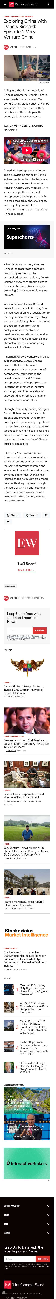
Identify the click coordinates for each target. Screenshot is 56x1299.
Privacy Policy (35, 1266)
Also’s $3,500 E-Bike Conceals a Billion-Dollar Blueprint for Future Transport (34, 1008)
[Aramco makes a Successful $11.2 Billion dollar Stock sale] (27, 882)
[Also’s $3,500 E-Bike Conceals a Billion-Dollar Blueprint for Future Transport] (9, 1007)
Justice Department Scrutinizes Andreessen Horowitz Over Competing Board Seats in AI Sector (34, 1048)
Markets (14, 948)
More (6, 1224)
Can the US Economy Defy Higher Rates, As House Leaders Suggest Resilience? (34, 990)
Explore (7, 1233)
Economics (11, 1096)
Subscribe (39, 630)
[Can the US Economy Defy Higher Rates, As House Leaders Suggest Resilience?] (9, 989)
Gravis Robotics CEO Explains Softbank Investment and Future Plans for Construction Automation (33, 1027)
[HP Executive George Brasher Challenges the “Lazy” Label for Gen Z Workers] (9, 1067)
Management (29, 16)
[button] (5, 4)
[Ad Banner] (27, 237)
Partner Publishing (12, 1206)
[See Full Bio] (34, 570)
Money (6, 1215)
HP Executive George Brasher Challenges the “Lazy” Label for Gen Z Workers (33, 1068)
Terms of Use (21, 640)
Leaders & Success (17, 16)
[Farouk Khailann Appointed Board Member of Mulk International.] (27, 774)
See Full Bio (25, 570)
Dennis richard (10, 586)
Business (7, 16)
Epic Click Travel (15, 1136)
